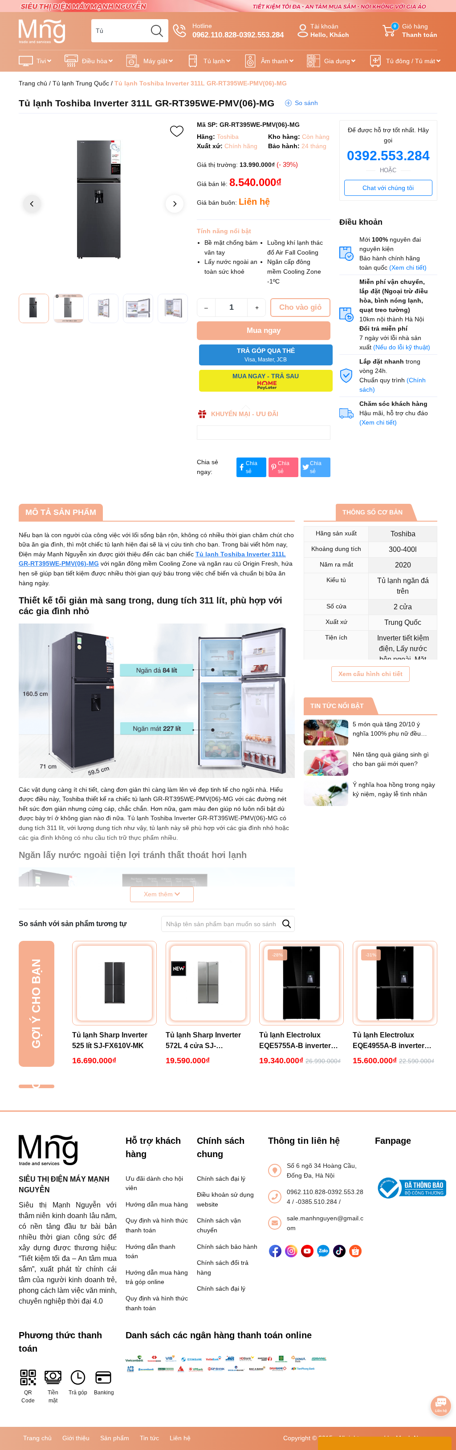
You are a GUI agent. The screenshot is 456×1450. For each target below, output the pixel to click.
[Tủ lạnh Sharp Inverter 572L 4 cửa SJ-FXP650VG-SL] (208, 983)
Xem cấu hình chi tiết (370, 673)
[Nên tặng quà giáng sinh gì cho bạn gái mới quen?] (326, 763)
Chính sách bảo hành (227, 1246)
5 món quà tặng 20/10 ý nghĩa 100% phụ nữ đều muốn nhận (387, 734)
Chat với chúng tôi (388, 187)
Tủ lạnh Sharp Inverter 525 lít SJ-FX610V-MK (109, 1040)
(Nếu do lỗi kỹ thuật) (401, 347)
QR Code (28, 1396)
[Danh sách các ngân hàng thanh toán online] (228, 1363)
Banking (103, 1392)
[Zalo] (323, 1251)
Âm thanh (274, 61)
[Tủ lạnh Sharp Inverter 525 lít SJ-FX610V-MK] (114, 983)
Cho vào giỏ (300, 307)
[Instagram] (291, 1251)
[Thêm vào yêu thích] (176, 131)
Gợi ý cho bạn (36, 1004)
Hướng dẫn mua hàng (157, 1204)
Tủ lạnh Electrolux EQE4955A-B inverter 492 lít (388, 1041)
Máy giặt (155, 61)
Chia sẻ (251, 467)
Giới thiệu (76, 1438)
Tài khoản (329, 30)
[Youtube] (307, 1251)
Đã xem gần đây (36, 1086)
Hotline (238, 30)
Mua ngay (264, 330)
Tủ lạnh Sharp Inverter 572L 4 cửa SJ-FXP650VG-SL (203, 1041)
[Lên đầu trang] (441, 1381)
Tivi (41, 61)
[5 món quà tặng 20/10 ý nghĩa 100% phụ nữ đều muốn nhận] (326, 732)
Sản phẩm (114, 1438)
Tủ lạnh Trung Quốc (81, 83)
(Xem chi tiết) (408, 267)
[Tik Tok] (339, 1251)
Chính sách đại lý (221, 1178)
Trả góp (78, 1392)
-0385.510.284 (317, 1201)
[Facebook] (275, 1251)
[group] (103, 204)
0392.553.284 (388, 155)
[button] (174, 204)
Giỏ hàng (415, 30)
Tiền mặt (53, 1396)
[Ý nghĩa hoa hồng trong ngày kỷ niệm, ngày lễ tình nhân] (326, 793)
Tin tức (149, 1438)
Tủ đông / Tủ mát (410, 61)
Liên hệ (180, 1438)
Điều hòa (94, 61)
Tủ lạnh (214, 61)
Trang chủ (33, 83)
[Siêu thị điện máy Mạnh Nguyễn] (228, 5)
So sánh (306, 102)
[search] (157, 31)
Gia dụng (337, 61)
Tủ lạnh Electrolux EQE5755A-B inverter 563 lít (295, 1041)
